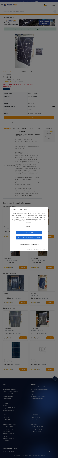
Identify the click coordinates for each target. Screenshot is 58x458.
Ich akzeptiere (29, 232)
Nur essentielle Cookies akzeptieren (29, 237)
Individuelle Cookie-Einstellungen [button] (29, 244)
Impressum (43, 249)
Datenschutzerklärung (33, 249)
